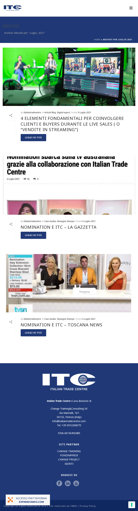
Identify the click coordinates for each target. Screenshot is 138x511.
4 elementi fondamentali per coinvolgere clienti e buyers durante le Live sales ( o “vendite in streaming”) (72, 123)
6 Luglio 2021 (89, 221)
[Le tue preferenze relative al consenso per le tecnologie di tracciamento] (131, 504)
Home (97, 39)
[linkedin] (68, 484)
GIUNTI (69, 463)
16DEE (73, 506)
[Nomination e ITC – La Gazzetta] (69, 185)
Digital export (63, 112)
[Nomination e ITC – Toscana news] (69, 283)
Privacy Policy (88, 506)
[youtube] (76, 484)
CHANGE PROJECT (69, 459)
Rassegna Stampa (65, 221)
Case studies (50, 221)
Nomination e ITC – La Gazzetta (58, 227)
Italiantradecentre (32, 112)
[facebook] (59, 484)
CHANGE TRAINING (69, 451)
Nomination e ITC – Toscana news (61, 325)
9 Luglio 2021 (84, 112)
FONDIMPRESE (69, 455)
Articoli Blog (50, 112)
